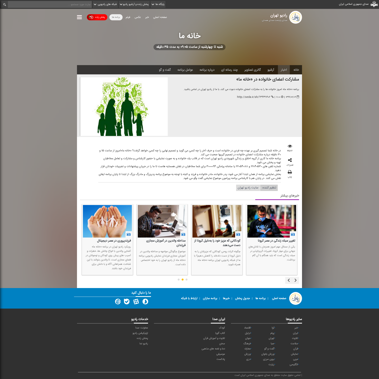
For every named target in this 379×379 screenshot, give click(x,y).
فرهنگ (247, 344)
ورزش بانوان (267, 354)
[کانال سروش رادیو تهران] (145, 302)
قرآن (295, 349)
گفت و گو (165, 69)
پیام (272, 333)
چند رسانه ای (229, 69)
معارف (247, 349)
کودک (222, 328)
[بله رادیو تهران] (126, 302)
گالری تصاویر (253, 69)
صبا (272, 344)
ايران (295, 333)
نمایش (294, 354)
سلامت (294, 344)
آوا (273, 328)
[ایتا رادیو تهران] (117, 302)
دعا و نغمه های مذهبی (213, 349)
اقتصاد (247, 328)
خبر (147, 17)
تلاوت (295, 338)
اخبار (284, 69)
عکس (138, 17)
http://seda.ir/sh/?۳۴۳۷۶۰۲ (253, 97)
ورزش (247, 354)
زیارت (271, 364)
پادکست (221, 359)
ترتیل (248, 333)
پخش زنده (100, 17)
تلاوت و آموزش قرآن (214, 338)
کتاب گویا (220, 333)
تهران (271, 338)
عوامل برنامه (185, 69)
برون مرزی (268, 359)
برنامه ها (116, 17)
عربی (295, 359)
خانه (296, 69)
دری (248, 359)
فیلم (128, 17)
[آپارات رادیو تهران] (136, 302)
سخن (222, 344)
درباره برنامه (207, 69)
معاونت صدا (141, 328)
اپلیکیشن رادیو (140, 333)
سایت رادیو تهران (248, 187)
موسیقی (220, 354)
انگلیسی (294, 364)
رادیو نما (144, 344)
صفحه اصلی (160, 17)
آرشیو (270, 69)
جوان (248, 338)
